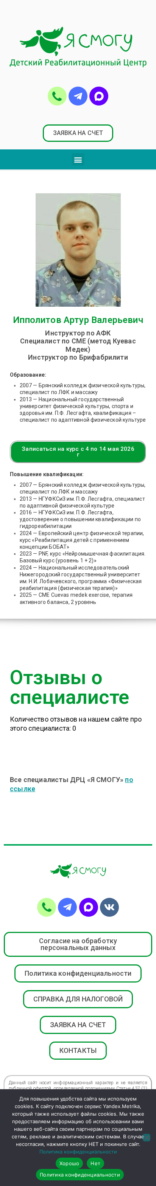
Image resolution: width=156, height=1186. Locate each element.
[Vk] (109, 907)
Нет (95, 1163)
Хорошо (69, 1163)
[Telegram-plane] (78, 96)
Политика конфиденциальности (78, 1152)
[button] (78, 133)
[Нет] (146, 1137)
